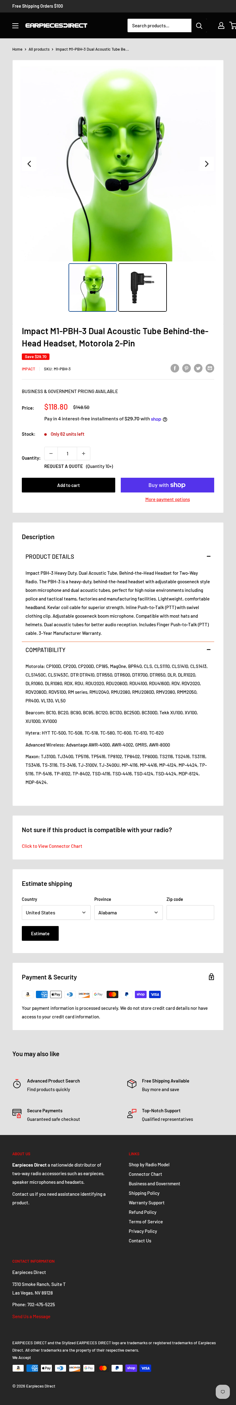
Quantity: (31, 458)
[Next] (207, 163)
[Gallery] (118, 190)
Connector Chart (145, 1174)
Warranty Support (147, 1202)
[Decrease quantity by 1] (51, 453)
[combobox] (159, 25)
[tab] (118, 556)
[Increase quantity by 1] (83, 453)
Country (29, 899)
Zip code (175, 899)
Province (102, 899)
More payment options (167, 499)
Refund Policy (142, 1212)
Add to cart (68, 485)
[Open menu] (15, 25)
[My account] (221, 25)
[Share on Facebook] (175, 367)
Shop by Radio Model (149, 1164)
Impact (28, 368)
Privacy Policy (143, 1231)
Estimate (40, 933)
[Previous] (29, 163)
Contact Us (140, 1240)
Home (17, 49)
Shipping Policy (144, 1193)
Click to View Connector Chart (52, 846)
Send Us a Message (31, 1316)
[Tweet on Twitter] (198, 367)
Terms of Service (146, 1221)
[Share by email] (210, 367)
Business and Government (154, 1183)
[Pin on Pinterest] (186, 367)
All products (39, 49)
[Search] (199, 25)
